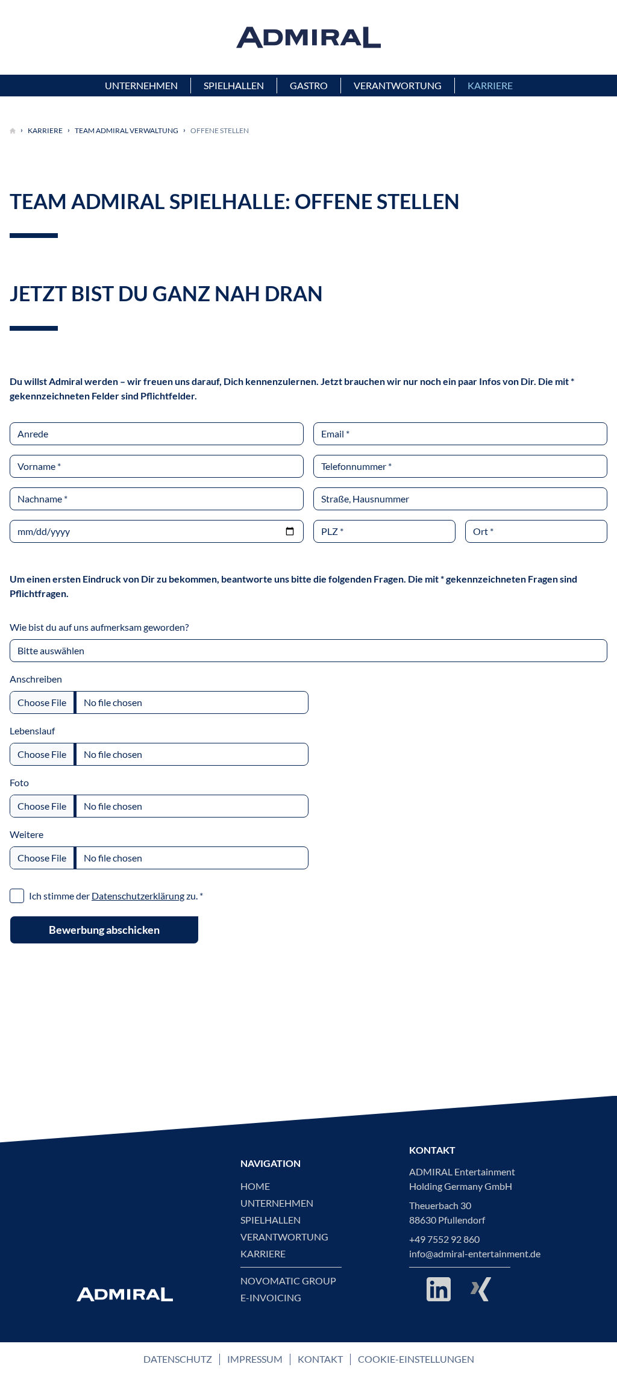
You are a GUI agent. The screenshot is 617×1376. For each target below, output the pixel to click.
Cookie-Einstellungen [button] (416, 1359)
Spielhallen (270, 1220)
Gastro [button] (309, 85)
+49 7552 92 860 (444, 1239)
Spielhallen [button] (234, 85)
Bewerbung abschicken (104, 930)
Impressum (255, 1359)
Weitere (26, 834)
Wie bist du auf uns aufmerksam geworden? (99, 627)
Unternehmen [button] (141, 85)
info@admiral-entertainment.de (474, 1253)
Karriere (45, 130)
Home (255, 1186)
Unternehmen (276, 1203)
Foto (19, 782)
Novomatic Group (288, 1280)
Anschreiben (36, 679)
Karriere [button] (490, 85)
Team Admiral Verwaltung (126, 130)
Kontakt (320, 1359)
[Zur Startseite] (13, 131)
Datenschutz (177, 1359)
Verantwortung (284, 1236)
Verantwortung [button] (398, 85)
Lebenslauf (32, 730)
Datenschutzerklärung (138, 895)
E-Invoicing (270, 1297)
